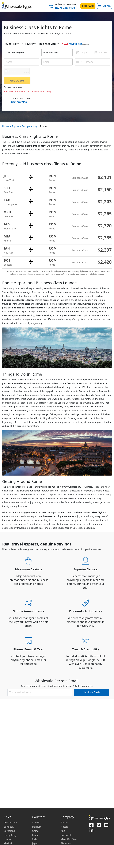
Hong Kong (10, 835)
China (35, 831)
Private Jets (75, 43)
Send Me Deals (91, 692)
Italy (35, 126)
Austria (36, 822)
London (8, 839)
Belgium (36, 826)
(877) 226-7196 (65, 8)
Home (5, 126)
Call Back (88, 6)
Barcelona (9, 831)
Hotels (64, 826)
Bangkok (9, 826)
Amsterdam (10, 822)
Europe (26, 126)
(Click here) (85, 44)
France (36, 835)
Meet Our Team (69, 839)
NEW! (65, 43)
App (63, 831)
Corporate (66, 835)
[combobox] (21, 52)
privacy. (19, 87)
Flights (15, 126)
